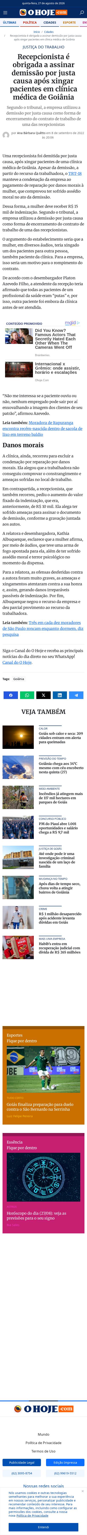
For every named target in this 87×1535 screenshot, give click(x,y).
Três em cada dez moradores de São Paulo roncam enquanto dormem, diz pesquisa (43, 628)
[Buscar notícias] (81, 12)
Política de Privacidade (32, 1516)
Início (37, 32)
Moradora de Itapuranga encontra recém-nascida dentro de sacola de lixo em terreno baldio (42, 428)
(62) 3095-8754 (22, 1473)
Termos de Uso (43, 1451)
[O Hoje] (43, 12)
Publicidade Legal (21, 1462)
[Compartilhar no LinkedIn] (60, 695)
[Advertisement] (43, 992)
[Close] (82, 1491)
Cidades (50, 22)
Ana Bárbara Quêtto (31, 133)
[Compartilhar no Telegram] (76, 695)
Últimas (9, 22)
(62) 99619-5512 (65, 1473)
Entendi (43, 1527)
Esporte (69, 22)
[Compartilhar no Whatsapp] (27, 695)
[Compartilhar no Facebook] (10, 695)
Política (30, 22)
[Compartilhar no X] (43, 695)
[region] (43, 1511)
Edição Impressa (65, 1462)
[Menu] (7, 12)
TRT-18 (75, 173)
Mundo (43, 1434)
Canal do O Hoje (17, 662)
